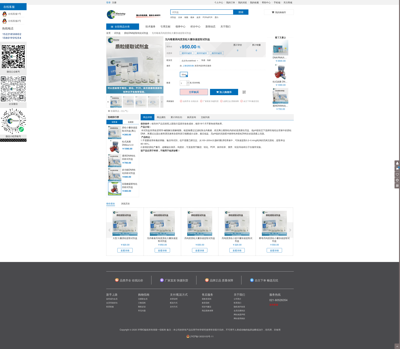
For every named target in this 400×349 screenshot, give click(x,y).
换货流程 (205, 302)
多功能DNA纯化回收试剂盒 (128, 171)
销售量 (114, 122)
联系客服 (110, 306)
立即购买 (194, 92)
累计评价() (176, 117)
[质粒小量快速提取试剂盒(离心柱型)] (114, 132)
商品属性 (161, 117)
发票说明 (174, 298)
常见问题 (142, 310)
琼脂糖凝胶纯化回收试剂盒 (129, 185)
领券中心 (180, 26)
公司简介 (237, 298)
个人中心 (218, 2)
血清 (198, 17)
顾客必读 (142, 306)
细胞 (186, 17)
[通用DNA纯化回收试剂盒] (114, 160)
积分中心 (195, 26)
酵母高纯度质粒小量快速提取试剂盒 (274, 239)
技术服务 (150, 26)
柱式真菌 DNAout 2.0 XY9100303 (128, 145)
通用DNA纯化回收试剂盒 (128, 157)
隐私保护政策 (239, 306)
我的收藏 (254, 2)
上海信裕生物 (188, 65)
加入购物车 (225, 92)
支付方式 (174, 306)
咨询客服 (273, 304)
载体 (192, 17)
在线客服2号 (14, 20)
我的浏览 (242, 2)
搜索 (240, 12)
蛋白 (216, 17)
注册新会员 (143, 298)
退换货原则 (206, 298)
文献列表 (205, 117)
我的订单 (230, 2)
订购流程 (142, 302)
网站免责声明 (239, 314)
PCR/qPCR (207, 17)
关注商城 (287, 2)
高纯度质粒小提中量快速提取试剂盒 (237, 239)
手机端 (277, 2)
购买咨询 (191, 117)
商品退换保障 (207, 310)
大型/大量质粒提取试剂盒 (125, 238)
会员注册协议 (239, 310)
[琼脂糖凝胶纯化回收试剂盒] (114, 188)
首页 (108, 32)
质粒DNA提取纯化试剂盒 (136, 32)
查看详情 (125, 250)
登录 (108, 2)
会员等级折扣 (112, 302)
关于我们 (225, 26)
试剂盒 (173, 17)
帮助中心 (266, 2)
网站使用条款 (239, 318)
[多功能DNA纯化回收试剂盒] (114, 174)
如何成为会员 (112, 298)
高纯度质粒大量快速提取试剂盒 (199, 238)
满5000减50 (187, 53)
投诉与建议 (206, 306)
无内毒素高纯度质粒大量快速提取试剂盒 (162, 239)
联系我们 (237, 302)
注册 (114, 2)
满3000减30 (202, 53)
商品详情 (147, 117)
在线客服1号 (14, 13)
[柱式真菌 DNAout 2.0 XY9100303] (114, 146)
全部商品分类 (122, 26)
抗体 (180, 17)
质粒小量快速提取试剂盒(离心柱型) (129, 131)
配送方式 (174, 302)
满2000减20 (217, 53)
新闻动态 (210, 26)
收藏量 (131, 122)
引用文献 (165, 26)
